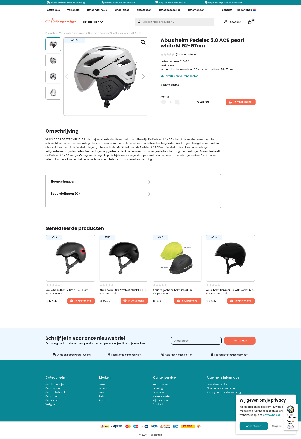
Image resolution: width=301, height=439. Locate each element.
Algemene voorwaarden (221, 388)
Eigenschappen (62, 181)
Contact (158, 404)
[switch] (291, 427)
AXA (101, 392)
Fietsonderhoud (55, 392)
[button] (143, 42)
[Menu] (296, 406)
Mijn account (161, 400)
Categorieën (91, 22)
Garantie (158, 392)
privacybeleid (271, 415)
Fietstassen (52, 396)
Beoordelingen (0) (65, 193)
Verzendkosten (162, 396)
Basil (102, 400)
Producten (51, 33)
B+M (101, 396)
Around (103, 388)
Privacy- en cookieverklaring (224, 392)
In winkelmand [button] (83, 300)
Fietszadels (52, 400)
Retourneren (160, 384)
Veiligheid (64, 33)
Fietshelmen (78, 33)
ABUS (102, 384)
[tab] (100, 182)
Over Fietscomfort (217, 384)
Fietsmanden (53, 388)
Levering (158, 388)
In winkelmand (242, 102)
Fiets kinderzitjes (55, 384)
